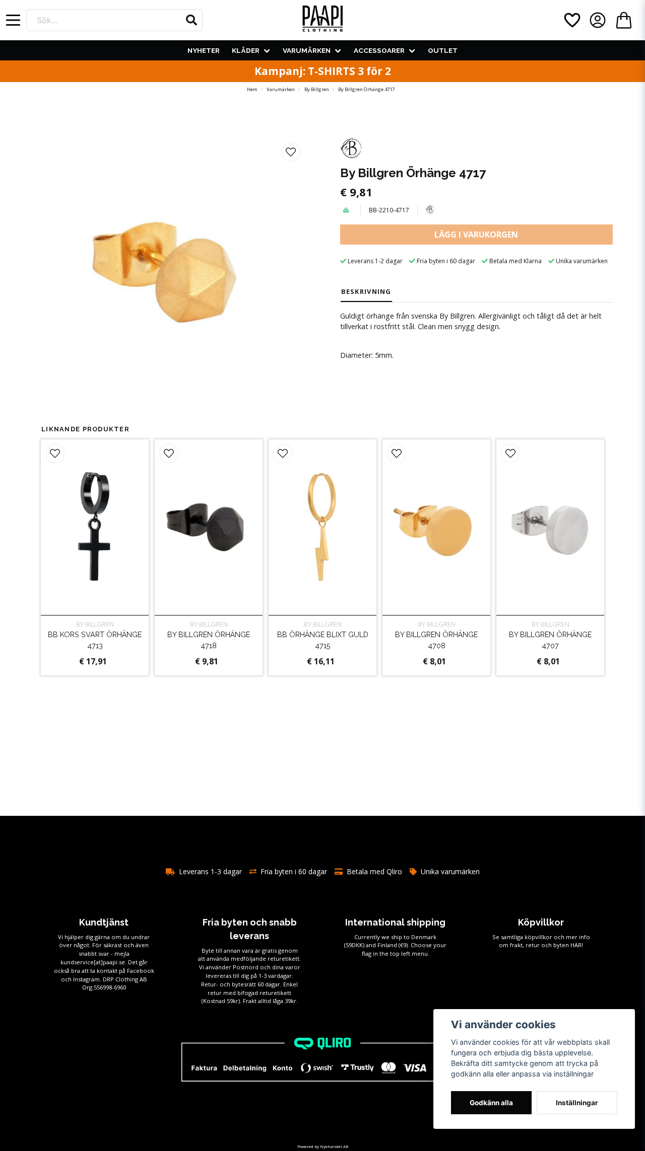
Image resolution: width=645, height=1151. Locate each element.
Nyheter (203, 50)
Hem (252, 89)
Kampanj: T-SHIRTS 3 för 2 (322, 71)
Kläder (246, 50)
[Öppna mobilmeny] (13, 20)
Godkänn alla (491, 1103)
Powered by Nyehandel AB (322, 1146)
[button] (191, 20)
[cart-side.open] (624, 20)
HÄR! (576, 945)
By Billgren (316, 89)
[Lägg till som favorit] (571, 20)
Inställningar (577, 1103)
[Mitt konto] (598, 20)
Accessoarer (379, 50)
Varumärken (307, 50)
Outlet (443, 50)
